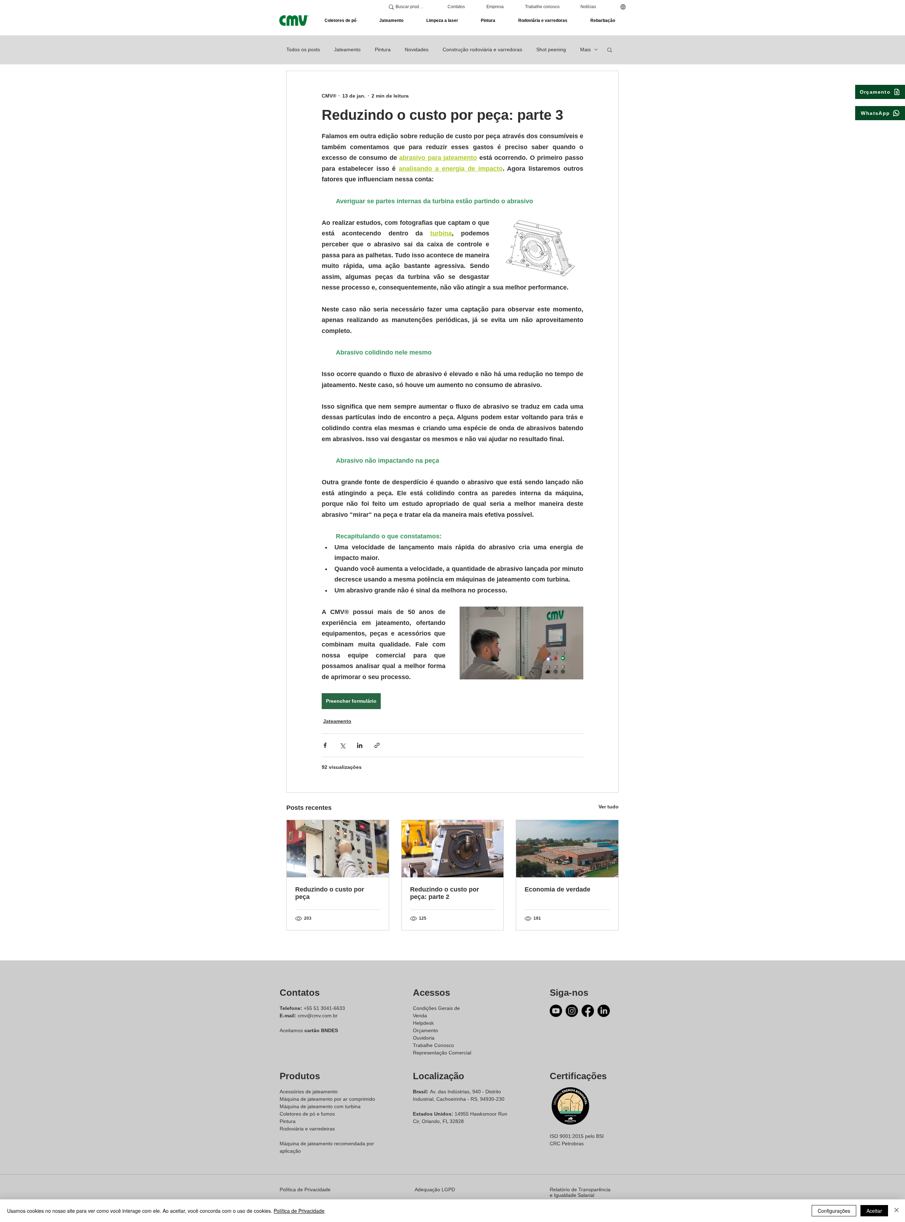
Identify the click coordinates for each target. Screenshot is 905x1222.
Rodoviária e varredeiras (307, 1129)
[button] (880, 113)
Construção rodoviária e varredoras (482, 49)
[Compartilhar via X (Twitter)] (342, 745)
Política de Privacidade (299, 1210)
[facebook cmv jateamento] (588, 1011)
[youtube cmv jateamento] (556, 1011)
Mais (585, 49)
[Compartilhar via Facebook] (325, 745)
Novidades (416, 49)
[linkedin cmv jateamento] (603, 1011)
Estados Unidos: (434, 1114)
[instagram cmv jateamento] (572, 1011)
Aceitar (874, 1210)
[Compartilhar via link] (377, 745)
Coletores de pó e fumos (307, 1114)
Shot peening (551, 49)
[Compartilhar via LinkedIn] (359, 745)
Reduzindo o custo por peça (329, 893)
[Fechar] (896, 1210)
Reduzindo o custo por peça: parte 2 (444, 893)
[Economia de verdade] (567, 848)
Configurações (834, 1210)
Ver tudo (609, 806)
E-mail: (309, 1015)
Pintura (383, 49)
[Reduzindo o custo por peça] (338, 848)
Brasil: (421, 1091)
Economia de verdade (557, 889)
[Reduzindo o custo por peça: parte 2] (453, 848)
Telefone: (312, 1008)
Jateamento (347, 49)
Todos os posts (303, 49)
